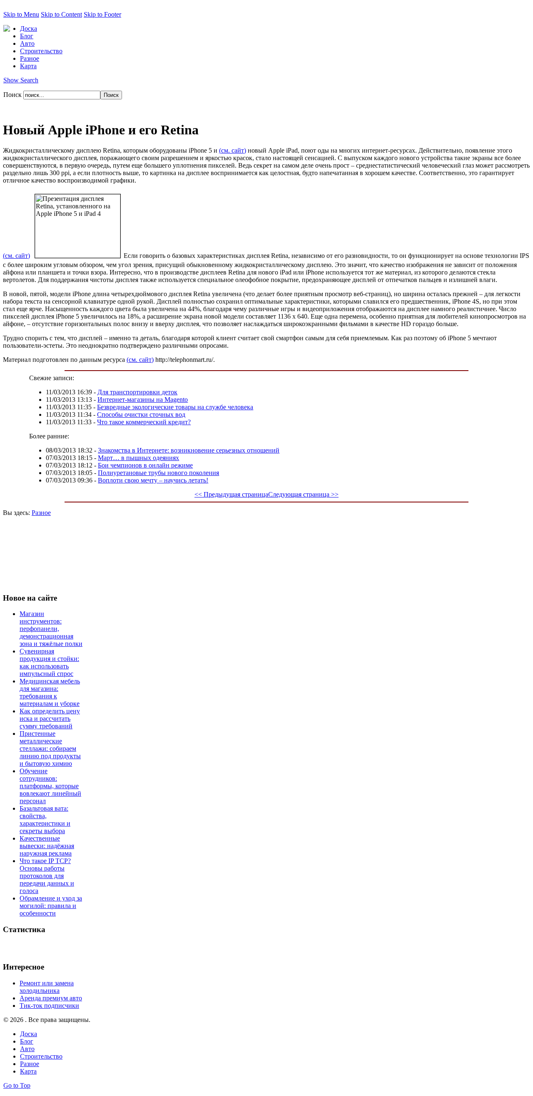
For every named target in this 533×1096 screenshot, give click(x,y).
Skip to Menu (21, 14)
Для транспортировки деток (137, 392)
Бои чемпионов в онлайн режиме (145, 465)
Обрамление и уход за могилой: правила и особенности (51, 906)
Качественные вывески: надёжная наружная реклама (47, 846)
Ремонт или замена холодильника (47, 987)
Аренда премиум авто (51, 998)
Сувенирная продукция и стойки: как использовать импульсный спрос (49, 662)
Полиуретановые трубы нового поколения (158, 472)
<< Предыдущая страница (231, 494)
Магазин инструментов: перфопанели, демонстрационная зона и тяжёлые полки (51, 628)
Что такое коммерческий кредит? (144, 422)
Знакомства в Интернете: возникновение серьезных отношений (188, 450)
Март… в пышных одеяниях (138, 457)
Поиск (13, 94)
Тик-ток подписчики (49, 1005)
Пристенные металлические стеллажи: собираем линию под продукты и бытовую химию (50, 748)
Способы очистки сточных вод (141, 414)
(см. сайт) (232, 150)
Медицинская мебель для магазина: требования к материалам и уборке (50, 692)
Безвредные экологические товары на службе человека (175, 407)
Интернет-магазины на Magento (142, 399)
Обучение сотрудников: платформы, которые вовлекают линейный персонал (50, 785)
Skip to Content (61, 14)
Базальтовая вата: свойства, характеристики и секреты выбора (45, 819)
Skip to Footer (102, 14)
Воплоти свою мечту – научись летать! (153, 480)
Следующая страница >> (303, 494)
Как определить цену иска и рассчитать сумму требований (50, 719)
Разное (41, 512)
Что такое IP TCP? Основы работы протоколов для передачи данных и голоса (47, 875)
